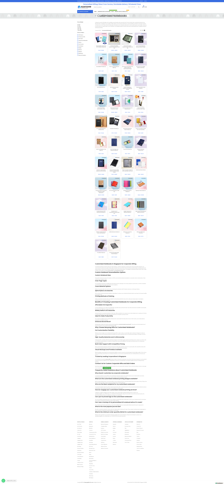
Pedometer (79, 450)
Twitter (138, 436)
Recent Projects (140, 428)
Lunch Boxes (79, 436)
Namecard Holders (128, 436)
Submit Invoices (139, 442)
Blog (137, 432)
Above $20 (80, 30)
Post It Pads (127, 442)
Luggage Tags (79, 444)
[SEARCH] (138, 7)
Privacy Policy (139, 444)
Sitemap (138, 450)
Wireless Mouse (104, 446)
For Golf (78, 434)
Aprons (80, 42)
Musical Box (91, 458)
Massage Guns (92, 448)
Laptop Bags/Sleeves (93, 444)
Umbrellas (91, 473)
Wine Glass (91, 475)
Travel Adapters (80, 456)
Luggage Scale (79, 440)
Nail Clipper (91, 477)
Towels (78, 460)
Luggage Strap (80, 442)
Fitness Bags (79, 432)
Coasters (91, 430)
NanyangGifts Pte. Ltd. (89, 482)
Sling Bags (91, 463)
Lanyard (114, 436)
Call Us (145, 1)
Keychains (91, 442)
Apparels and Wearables (83, 40)
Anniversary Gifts (82, 36)
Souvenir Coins (92, 465)
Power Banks (103, 436)
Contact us (107, 368)
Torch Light (79, 454)
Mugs (90, 454)
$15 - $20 (79, 29)
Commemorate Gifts (93, 432)
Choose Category (80, 32)
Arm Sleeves (81, 45)
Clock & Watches (104, 444)
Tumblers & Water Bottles (94, 471)
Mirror (90, 452)
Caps (114, 430)
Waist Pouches (80, 464)
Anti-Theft (81, 38)
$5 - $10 (79, 26)
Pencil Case (127, 438)
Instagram (138, 438)
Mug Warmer (91, 456)
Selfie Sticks (103, 438)
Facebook (138, 434)
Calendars (126, 424)
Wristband (115, 442)
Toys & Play (91, 469)
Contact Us (139, 426)
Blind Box (91, 428)
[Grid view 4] (144, 30)
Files (125, 428)
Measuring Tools (92, 450)
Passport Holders (80, 448)
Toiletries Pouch (80, 462)
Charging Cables (104, 426)
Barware (80, 49)
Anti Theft (79, 424)
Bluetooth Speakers (82, 55)
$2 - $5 (79, 25)
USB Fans (102, 442)
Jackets (114, 434)
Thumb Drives (103, 440)
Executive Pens (127, 426)
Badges (80, 47)
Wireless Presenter (104, 448)
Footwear (114, 432)
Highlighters (127, 430)
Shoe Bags (79, 446)
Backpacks (91, 426)
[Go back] (95, 16)
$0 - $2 (79, 24)
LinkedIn (138, 440)
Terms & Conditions (140, 448)
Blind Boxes (81, 53)
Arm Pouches (81, 44)
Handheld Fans (91, 436)
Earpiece (102, 428)
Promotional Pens (128, 440)
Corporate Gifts (98, 30)
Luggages (79, 438)
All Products (81, 34)
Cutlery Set (79, 430)
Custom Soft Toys (92, 434)
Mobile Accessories (104, 432)
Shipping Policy (139, 446)
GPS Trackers (103, 430)
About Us (138, 424)
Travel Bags (79, 458)
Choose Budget (80, 21)
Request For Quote (140, 430)
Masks (114, 438)
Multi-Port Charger (104, 434)
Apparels (114, 424)
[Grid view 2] (140, 30)
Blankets (80, 51)
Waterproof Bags (80, 466)
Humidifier (91, 440)
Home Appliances (92, 438)
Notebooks (127, 434)
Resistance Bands (80, 452)
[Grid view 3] (142, 30)
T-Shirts (114, 440)
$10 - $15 (79, 27)
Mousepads (127, 432)
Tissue (90, 467)
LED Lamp (91, 446)
